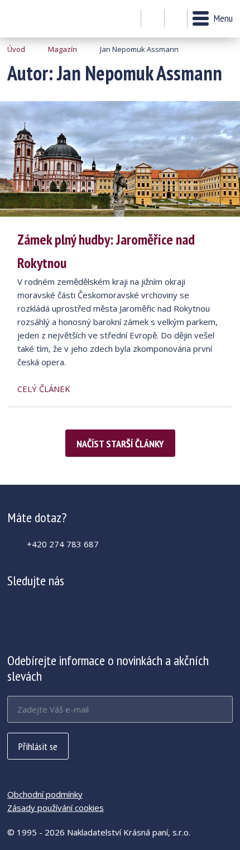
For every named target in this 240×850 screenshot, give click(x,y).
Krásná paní (37, 18)
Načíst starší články (120, 443)
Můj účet (152, 19)
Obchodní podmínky (45, 794)
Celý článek (43, 388)
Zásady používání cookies (55, 807)
